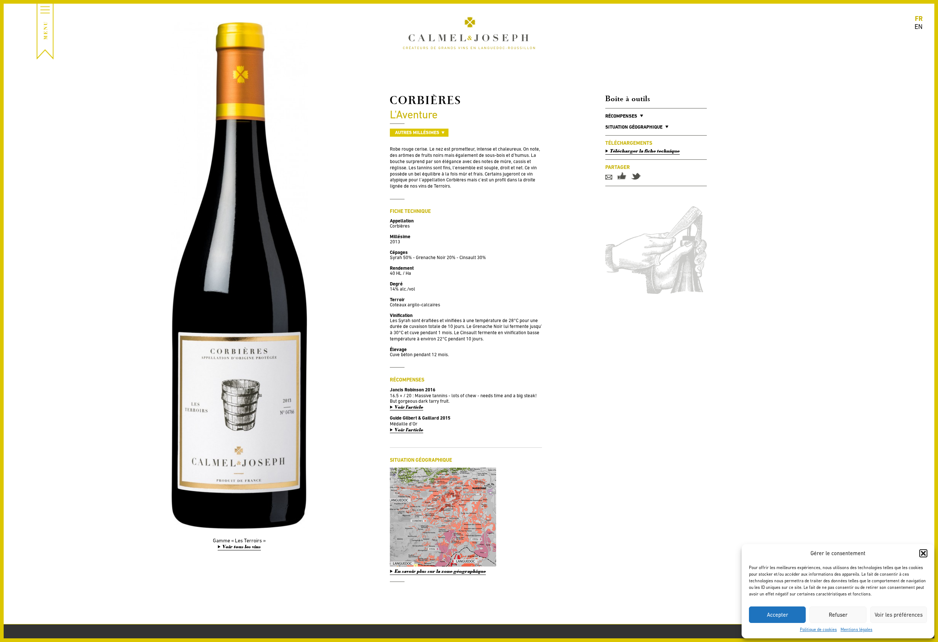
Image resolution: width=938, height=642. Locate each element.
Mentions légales (856, 629)
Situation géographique (633, 127)
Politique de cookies (818, 629)
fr (919, 18)
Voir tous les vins (241, 547)
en (919, 26)
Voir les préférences (899, 615)
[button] (923, 553)
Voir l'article (409, 407)
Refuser (838, 615)
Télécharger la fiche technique (645, 151)
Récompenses (621, 116)
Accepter (777, 615)
